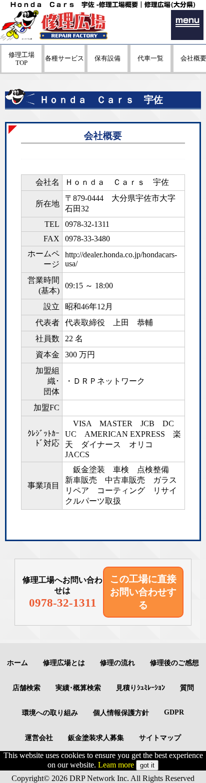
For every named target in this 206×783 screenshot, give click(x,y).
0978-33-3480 (87, 238)
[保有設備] (107, 69)
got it (147, 765)
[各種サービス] (64, 69)
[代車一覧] (150, 69)
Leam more (116, 765)
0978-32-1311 (87, 224)
